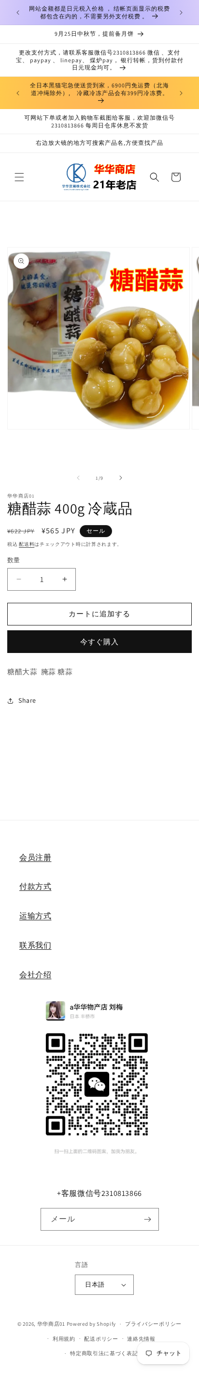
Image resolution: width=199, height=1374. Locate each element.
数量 (13, 560)
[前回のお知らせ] (17, 12)
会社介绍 (35, 975)
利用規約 (64, 1338)
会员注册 (35, 857)
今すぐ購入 (99, 641)
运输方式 (35, 916)
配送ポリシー (101, 1338)
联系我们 (35, 945)
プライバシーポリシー (153, 1323)
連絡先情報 (141, 1338)
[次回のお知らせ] (181, 12)
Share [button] (27, 700)
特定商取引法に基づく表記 (104, 1353)
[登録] (147, 1219)
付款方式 (35, 886)
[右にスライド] (120, 477)
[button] (19, 177)
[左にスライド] (78, 477)
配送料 (26, 544)
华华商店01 (51, 1323)
